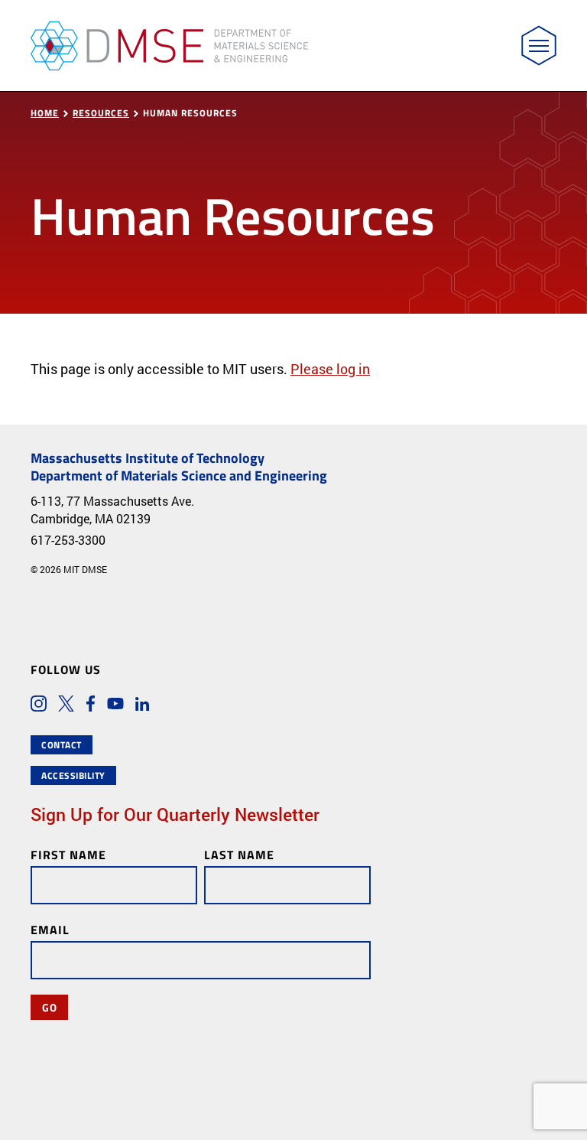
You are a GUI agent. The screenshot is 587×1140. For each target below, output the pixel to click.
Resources (101, 112)
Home (45, 112)
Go (49, 1007)
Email (50, 929)
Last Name (239, 854)
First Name (68, 854)
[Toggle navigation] (539, 45)
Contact (61, 744)
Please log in (330, 369)
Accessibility (73, 775)
